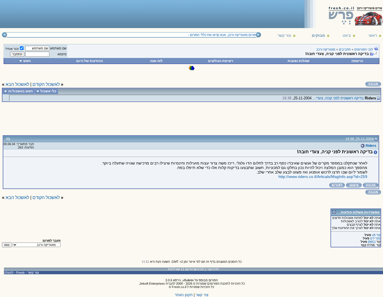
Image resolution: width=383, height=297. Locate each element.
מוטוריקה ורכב (325, 49)
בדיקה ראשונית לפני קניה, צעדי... (338, 98)
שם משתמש (58, 48)
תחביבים (345, 49)
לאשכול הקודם (46, 84)
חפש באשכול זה (20, 91)
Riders (370, 146)
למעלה (8, 272)
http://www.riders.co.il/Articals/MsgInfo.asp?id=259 (322, 176)
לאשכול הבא (17, 84)
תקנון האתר (184, 295)
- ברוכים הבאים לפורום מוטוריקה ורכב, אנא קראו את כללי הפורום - (235, 35)
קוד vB (376, 235)
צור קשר (284, 35)
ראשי (372, 35)
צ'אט (347, 35)
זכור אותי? (12, 49)
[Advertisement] (104, 13)
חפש (27, 61)
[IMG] (371, 241)
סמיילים (375, 238)
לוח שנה (156, 61)
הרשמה (357, 61)
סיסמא (61, 54)
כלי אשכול (48, 91)
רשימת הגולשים (220, 61)
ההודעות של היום (89, 61)
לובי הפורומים (363, 49)
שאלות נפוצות (299, 61)
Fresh (20, 272)
